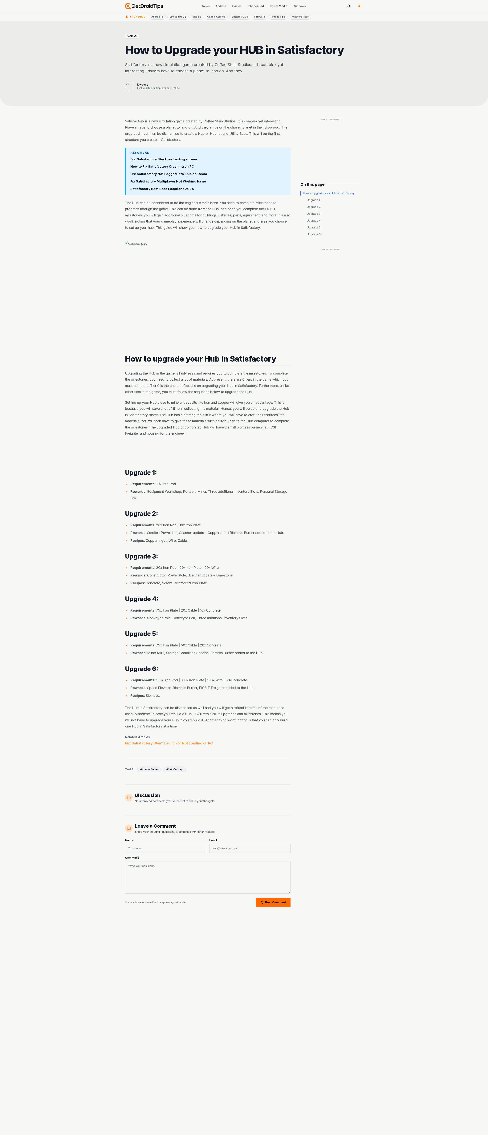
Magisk (197, 16)
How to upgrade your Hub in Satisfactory (329, 193)
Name (129, 840)
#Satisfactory (174, 769)
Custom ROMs (240, 16)
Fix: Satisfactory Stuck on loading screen (163, 159)
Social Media (278, 6)
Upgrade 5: (314, 227)
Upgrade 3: (314, 213)
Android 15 (157, 16)
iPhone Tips (278, 16)
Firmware (259, 16)
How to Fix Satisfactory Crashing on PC (162, 166)
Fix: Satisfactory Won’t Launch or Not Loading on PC (169, 743)
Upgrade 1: (313, 200)
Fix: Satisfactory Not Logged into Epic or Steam (168, 174)
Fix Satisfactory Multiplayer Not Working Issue (168, 181)
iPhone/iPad (256, 6)
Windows (299, 6)
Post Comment (275, 902)
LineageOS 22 (178, 16)
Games (237, 6)
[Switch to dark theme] (359, 6)
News (206, 6)
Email (213, 840)
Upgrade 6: (314, 234)
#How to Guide (149, 769)
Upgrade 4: (314, 220)
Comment (132, 857)
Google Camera (216, 16)
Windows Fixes (300, 16)
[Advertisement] (207, 452)
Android (221, 6)
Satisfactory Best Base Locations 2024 (162, 189)
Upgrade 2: (314, 206)
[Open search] (348, 6)
